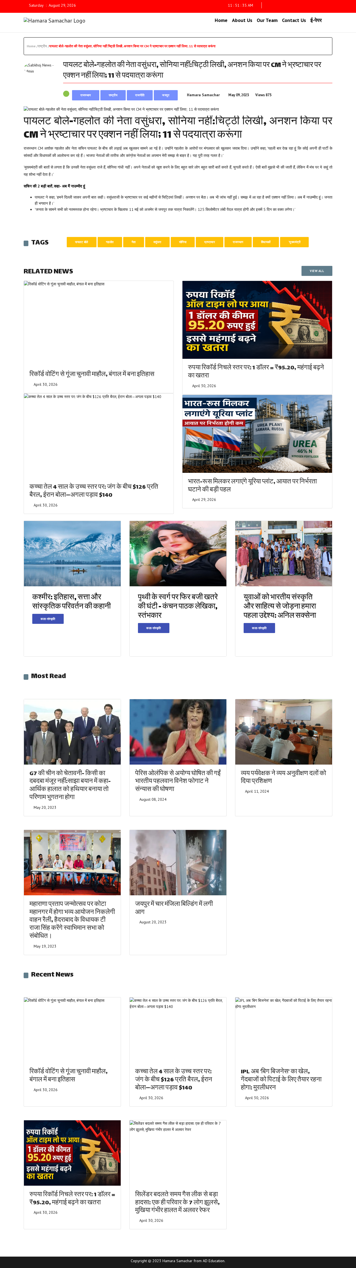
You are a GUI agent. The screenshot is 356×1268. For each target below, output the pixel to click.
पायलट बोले (81, 242)
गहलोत (110, 242)
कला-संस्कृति (48, 619)
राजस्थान (85, 95)
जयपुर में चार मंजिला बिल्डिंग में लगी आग (174, 908)
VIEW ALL (317, 271)
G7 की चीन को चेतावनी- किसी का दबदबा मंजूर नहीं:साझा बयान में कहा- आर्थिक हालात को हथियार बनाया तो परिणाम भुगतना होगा (70, 786)
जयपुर (165, 95)
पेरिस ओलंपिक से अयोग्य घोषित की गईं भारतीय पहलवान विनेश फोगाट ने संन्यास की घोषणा (178, 782)
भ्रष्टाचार (209, 242)
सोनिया (183, 242)
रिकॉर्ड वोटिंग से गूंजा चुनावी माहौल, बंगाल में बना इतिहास (91, 375)
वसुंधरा (157, 242)
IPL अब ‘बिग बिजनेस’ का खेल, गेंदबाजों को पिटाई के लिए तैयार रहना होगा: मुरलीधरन (281, 1080)
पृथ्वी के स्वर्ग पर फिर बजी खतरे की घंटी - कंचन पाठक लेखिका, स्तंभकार (178, 607)
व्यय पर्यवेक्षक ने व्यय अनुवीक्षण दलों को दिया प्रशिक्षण (283, 778)
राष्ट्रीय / (43, 46)
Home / (32, 46)
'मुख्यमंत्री (294, 242)
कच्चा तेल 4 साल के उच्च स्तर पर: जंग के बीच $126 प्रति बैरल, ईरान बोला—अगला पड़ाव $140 (93, 491)
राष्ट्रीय (113, 95)
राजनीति (139, 95)
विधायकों (266, 242)
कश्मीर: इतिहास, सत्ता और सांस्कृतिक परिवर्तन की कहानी (71, 602)
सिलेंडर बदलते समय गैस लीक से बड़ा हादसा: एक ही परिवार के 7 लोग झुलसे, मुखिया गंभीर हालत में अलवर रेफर (177, 1203)
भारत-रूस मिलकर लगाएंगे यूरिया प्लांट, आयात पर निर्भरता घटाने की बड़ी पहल (252, 486)
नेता (134, 242)
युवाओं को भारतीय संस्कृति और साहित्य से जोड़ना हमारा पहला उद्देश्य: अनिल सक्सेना (280, 607)
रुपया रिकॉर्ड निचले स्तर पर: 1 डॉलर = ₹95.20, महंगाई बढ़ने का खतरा (256, 372)
